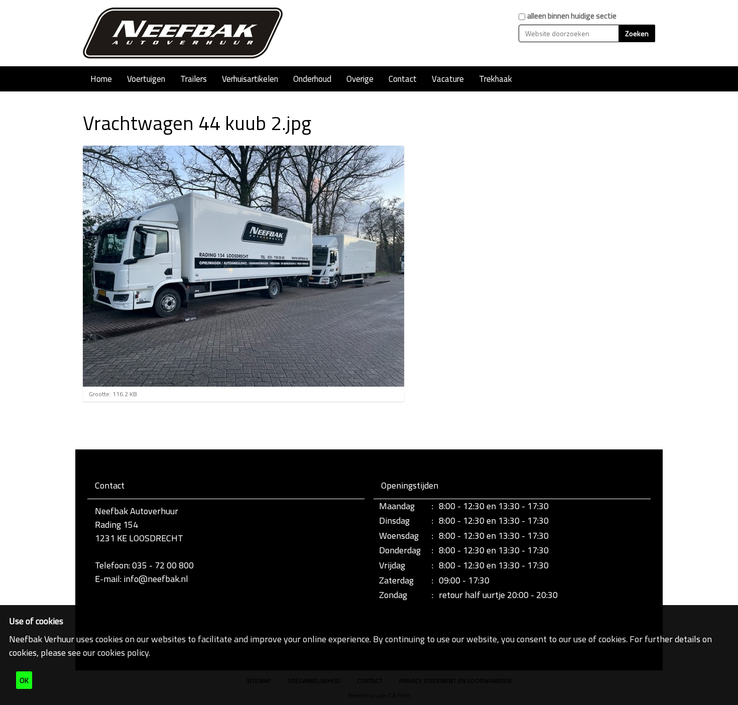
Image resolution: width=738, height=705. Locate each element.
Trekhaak (495, 78)
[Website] (183, 33)
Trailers (193, 78)
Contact (403, 78)
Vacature (448, 78)
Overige (360, 78)
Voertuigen (146, 78)
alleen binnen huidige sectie (572, 16)
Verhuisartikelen (250, 78)
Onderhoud (312, 78)
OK (24, 680)
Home (101, 78)
